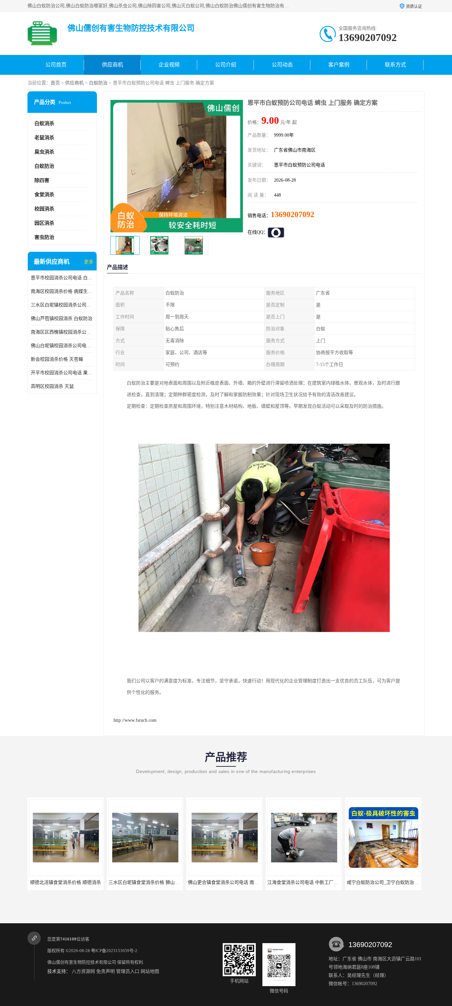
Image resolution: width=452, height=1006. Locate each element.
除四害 (41, 180)
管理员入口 (127, 971)
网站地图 (150, 971)
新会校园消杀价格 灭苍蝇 (57, 359)
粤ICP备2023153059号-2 (114, 950)
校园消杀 (44, 208)
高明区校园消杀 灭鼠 (52, 386)
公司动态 (282, 65)
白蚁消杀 (44, 123)
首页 (55, 82)
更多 (88, 261)
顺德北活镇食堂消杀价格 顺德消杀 (65, 882)
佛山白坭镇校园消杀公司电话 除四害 (62, 345)
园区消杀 (44, 223)
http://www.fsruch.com (135, 720)
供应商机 (112, 65)
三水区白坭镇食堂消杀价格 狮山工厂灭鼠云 (153, 882)
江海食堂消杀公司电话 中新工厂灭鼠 (305, 882)
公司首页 (56, 65)
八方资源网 (83, 971)
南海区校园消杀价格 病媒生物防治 (62, 291)
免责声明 (105, 971)
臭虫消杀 (44, 152)
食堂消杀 (44, 194)
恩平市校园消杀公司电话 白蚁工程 (62, 277)
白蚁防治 (98, 82)
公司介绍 (225, 65)
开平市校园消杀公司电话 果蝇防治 (62, 372)
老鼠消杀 (44, 137)
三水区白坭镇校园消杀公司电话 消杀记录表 (62, 304)
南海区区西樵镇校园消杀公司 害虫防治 (62, 332)
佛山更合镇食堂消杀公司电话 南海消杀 (228, 882)
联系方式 (395, 65)
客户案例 (338, 65)
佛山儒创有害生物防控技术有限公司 (81, 962)
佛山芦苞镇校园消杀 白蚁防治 (61, 318)
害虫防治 (44, 237)
